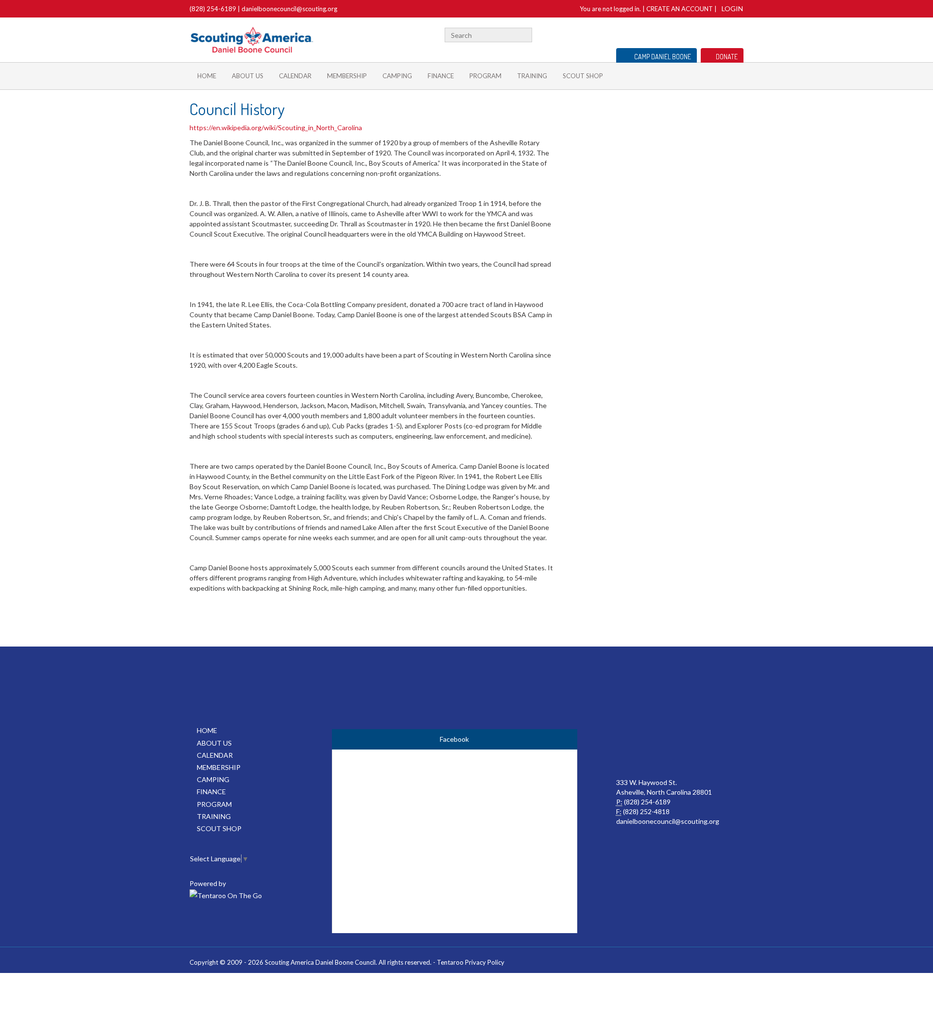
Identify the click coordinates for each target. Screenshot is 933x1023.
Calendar (295, 76)
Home (206, 76)
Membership (347, 76)
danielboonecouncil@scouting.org (289, 9)
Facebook (711, 34)
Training (532, 76)
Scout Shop (583, 76)
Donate (727, 56)
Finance (441, 76)
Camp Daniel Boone (662, 56)
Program (485, 76)
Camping (397, 76)
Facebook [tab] (454, 739)
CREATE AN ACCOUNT (679, 9)
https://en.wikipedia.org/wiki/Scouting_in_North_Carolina (276, 127)
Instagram (738, 34)
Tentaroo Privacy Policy (470, 962)
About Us (247, 76)
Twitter (723, 34)
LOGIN (732, 8)
